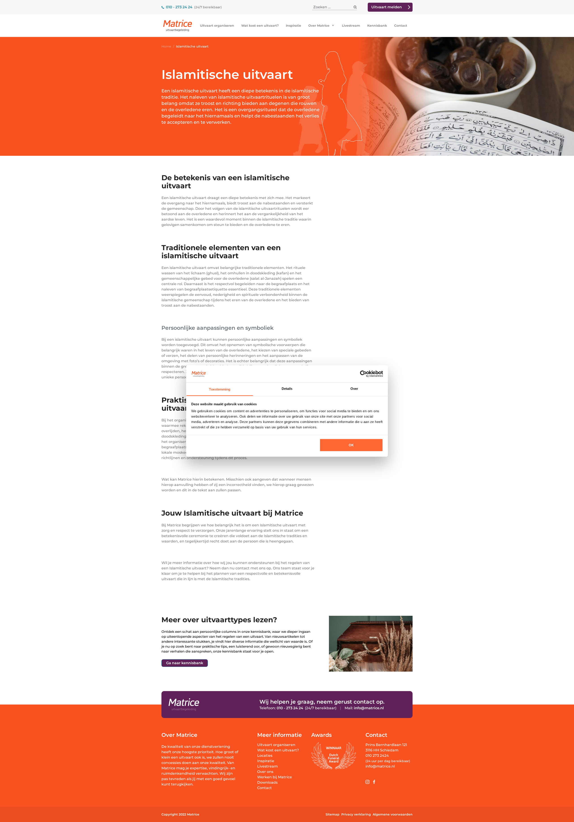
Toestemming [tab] (219, 389)
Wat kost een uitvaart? (260, 26)
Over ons (265, 772)
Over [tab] (354, 388)
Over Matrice (319, 26)
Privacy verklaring (356, 814)
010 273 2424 (377, 755)
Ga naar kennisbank (184, 663)
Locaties (264, 755)
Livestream (351, 26)
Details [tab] (287, 388)
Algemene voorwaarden (393, 814)
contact (242, 568)
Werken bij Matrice (274, 777)
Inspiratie (293, 26)
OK (351, 445)
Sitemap (332, 814)
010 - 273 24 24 (179, 7)
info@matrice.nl (369, 708)
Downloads (267, 782)
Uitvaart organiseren (217, 26)
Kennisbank (377, 26)
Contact (400, 26)
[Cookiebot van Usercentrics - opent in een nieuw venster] (363, 373)
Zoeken (350, 7)
